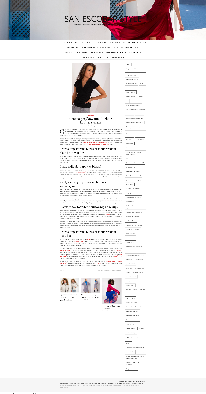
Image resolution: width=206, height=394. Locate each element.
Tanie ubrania (130, 324)
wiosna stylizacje (131, 333)
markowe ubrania (131, 221)
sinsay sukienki (130, 281)
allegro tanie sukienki (132, 79)
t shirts (118, 250)
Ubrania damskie (118, 57)
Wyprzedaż (97, 263)
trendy (108, 214)
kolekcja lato (129, 184)
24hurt (128, 64)
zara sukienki (129, 352)
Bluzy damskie (115, 42)
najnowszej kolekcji (65, 250)
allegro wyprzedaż (131, 83)
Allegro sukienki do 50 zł (133, 75)
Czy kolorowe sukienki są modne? (135, 109)
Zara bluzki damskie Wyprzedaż (135, 347)
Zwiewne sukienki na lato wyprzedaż (133, 363)
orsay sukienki (139, 259)
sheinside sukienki (131, 277)
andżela (142, 83)
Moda (77, 42)
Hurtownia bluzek (80, 172)
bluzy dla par (138, 88)
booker (141, 96)
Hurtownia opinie (72, 47)
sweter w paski (130, 298)
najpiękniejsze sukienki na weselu (135, 255)
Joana (62, 270)
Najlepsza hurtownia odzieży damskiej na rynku (108, 52)
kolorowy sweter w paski (133, 188)
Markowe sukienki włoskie (133, 216)
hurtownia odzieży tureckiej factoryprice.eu (133, 153)
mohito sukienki (130, 233)
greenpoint (129, 139)
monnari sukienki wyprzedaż (134, 246)
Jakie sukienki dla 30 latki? (133, 171)
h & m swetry (140, 139)
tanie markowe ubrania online (134, 307)
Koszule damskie (135, 52)
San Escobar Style (103, 19)
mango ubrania (130, 201)
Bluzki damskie (102, 42)
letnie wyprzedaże (140, 193)
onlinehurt (129, 259)
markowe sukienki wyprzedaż (134, 212)
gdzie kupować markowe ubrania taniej (135, 134)
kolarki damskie (88, 42)
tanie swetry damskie (132, 320)
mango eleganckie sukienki (133, 197)
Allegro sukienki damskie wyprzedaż (133, 70)
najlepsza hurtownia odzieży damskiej (97, 144)
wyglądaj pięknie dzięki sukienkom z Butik (135, 338)
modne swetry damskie (132, 229)
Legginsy (91, 115)
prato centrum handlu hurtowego (135, 268)
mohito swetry (130, 242)
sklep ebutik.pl (130, 285)
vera (115, 256)
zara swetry (140, 352)
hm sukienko (129, 143)
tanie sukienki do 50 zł (132, 311)
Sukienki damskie (89, 57)
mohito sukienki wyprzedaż (133, 238)
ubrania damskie (130, 328)
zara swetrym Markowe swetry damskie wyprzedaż (135, 357)
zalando (128, 343)
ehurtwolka (139, 114)
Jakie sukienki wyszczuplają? (134, 180)
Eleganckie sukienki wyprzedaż (134, 122)
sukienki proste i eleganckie (133, 294)
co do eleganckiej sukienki (133, 105)
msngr (128, 251)
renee (128, 272)
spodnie (106, 200)
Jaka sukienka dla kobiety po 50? (135, 163)
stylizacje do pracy (131, 289)
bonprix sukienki (130, 92)
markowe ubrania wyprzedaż (134, 225)
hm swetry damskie (131, 148)
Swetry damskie (103, 57)
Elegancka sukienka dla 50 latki (134, 118)
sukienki (142, 289)
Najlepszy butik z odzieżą (130, 47)
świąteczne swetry (131, 369)
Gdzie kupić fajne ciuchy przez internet (134, 128)
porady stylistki (130, 264)
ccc (127, 101)
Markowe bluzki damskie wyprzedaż (133, 207)
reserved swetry (138, 272)
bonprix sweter (130, 96)
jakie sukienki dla (130, 167)
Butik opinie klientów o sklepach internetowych (100, 47)
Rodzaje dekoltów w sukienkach (76, 52)
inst (127, 158)
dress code (129, 114)
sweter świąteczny (131, 302)
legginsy (128, 193)
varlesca (141, 328)
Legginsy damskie (66, 42)
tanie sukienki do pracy (132, 315)
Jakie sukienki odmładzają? (133, 176)
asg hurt (128, 88)
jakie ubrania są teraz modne (134, 42)
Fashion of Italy (78, 241)
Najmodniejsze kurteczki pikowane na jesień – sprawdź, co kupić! (68, 297)
